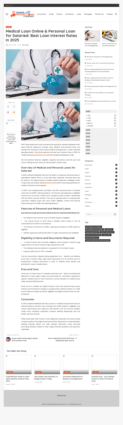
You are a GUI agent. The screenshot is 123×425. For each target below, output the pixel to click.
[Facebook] (8, 106)
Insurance (88, 184)
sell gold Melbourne (92, 237)
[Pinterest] (8, 112)
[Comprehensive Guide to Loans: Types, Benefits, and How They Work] (19, 364)
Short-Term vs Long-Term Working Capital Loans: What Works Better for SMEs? (11, 138)
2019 (88, 150)
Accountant (88, 165)
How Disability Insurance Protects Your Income (101, 101)
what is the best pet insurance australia (97, 240)
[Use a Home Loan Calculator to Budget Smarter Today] (47, 364)
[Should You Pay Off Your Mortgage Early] (92, 36)
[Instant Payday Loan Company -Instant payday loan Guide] (22, 14)
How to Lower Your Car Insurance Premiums (100, 63)
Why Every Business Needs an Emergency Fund (101, 86)
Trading (87, 206)
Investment (88, 187)
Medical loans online (48, 183)
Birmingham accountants (93, 226)
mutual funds (106, 235)
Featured (88, 176)
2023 (88, 136)
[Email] (14, 112)
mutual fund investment (93, 235)
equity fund (109, 229)
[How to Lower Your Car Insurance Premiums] (109, 36)
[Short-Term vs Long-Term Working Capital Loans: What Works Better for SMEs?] (11, 127)
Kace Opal (25, 45)
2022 (88, 140)
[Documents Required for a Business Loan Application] (76, 364)
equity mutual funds (92, 232)
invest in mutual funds (107, 232)
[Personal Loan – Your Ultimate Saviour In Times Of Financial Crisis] (104, 364)
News (86, 198)
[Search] (116, 14)
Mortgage (88, 195)
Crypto (87, 172)
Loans (8, 27)
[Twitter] (14, 106)
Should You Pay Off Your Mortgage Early (99, 57)
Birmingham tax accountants (94, 229)
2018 (88, 153)
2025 (88, 130)
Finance (87, 180)
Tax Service (88, 202)
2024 (88, 133)
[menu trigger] (8, 14)
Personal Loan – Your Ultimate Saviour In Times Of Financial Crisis (103, 379)
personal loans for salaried (42, 155)
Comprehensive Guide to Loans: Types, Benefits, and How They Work (18, 379)
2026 (88, 111)
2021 (88, 143)
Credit (87, 169)
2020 (88, 146)
